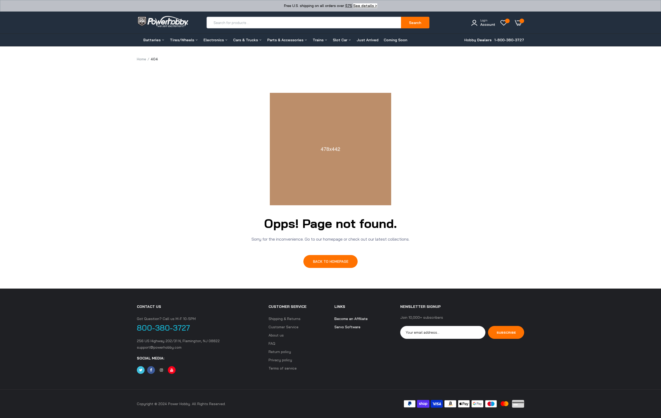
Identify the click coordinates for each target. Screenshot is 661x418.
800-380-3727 (163, 328)
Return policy (280, 351)
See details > (365, 5)
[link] (646, 380)
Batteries (152, 40)
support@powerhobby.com (159, 347)
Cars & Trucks (246, 40)
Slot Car (340, 40)
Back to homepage (330, 261)
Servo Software (347, 327)
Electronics (214, 40)
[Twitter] (141, 370)
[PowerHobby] (162, 22)
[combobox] (304, 22)
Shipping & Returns (285, 318)
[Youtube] (172, 370)
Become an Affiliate (351, 318)
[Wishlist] (505, 23)
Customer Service (283, 327)
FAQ (272, 343)
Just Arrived (368, 40)
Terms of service (283, 368)
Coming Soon (395, 40)
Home (141, 59)
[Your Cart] (519, 23)
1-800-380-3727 (509, 40)
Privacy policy (280, 360)
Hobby (478, 40)
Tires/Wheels (182, 40)
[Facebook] (151, 370)
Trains (319, 40)
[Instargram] (161, 370)
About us (276, 335)
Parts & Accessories (285, 40)
